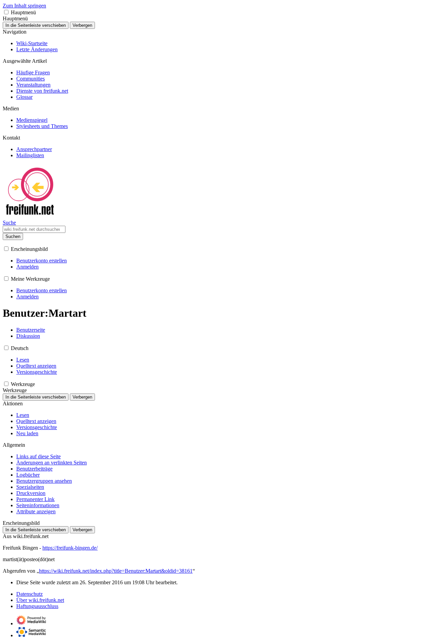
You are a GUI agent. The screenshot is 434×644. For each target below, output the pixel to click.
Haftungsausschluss (37, 606)
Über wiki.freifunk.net (40, 600)
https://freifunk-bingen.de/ (70, 548)
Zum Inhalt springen (24, 5)
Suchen (12, 236)
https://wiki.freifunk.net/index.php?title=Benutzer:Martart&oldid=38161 (116, 571)
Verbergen (82, 25)
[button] (6, 12)
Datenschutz (29, 594)
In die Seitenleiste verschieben (35, 25)
